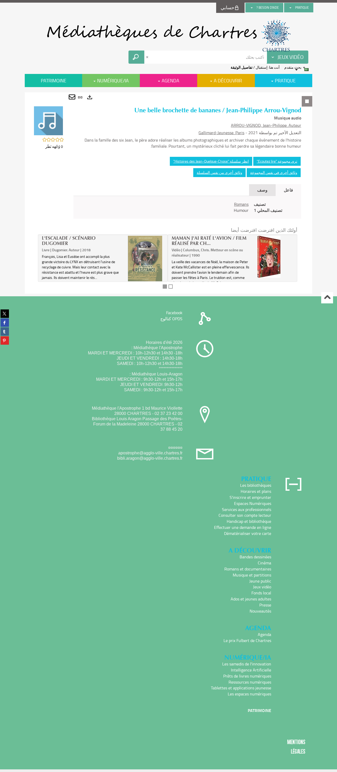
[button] (48, 120)
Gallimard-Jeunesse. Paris (221, 133)
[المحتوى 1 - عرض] (165, 286)
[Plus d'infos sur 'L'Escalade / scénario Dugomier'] (145, 259)
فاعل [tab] (288, 190)
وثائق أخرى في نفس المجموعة (273, 172)
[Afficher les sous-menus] (290, 7)
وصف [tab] (262, 190)
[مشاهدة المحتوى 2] (170, 286)
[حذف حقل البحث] (148, 57)
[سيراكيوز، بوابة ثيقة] (168, 35)
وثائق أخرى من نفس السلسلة (219, 172)
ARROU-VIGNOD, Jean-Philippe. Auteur (266, 125)
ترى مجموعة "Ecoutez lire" (277, 161)
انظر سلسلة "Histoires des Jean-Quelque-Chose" (211, 161)
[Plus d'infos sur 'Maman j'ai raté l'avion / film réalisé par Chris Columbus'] (275, 257)
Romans (241, 204)
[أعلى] (327, 297)
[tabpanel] (168, 193)
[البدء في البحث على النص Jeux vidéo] (136, 57)
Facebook (174, 312)
